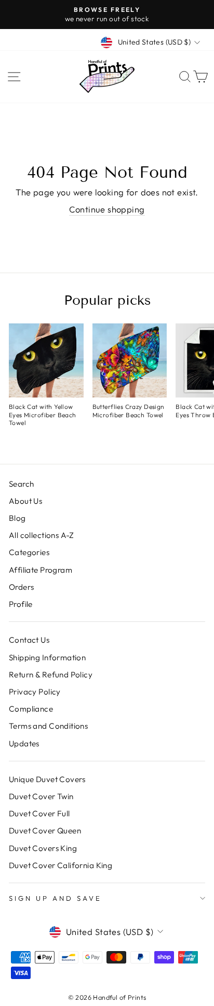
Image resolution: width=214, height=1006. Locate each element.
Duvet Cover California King (60, 865)
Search (21, 484)
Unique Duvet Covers (47, 779)
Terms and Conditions (48, 726)
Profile (21, 604)
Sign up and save (55, 898)
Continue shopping (106, 209)
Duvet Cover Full (39, 813)
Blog (17, 518)
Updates (24, 743)
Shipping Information (47, 657)
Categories (29, 552)
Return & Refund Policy (50, 674)
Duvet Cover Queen (45, 830)
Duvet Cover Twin (41, 796)
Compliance (31, 709)
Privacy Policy (35, 692)
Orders (21, 587)
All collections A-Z (41, 535)
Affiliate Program (40, 570)
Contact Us (29, 640)
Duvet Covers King (43, 848)
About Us (25, 501)
